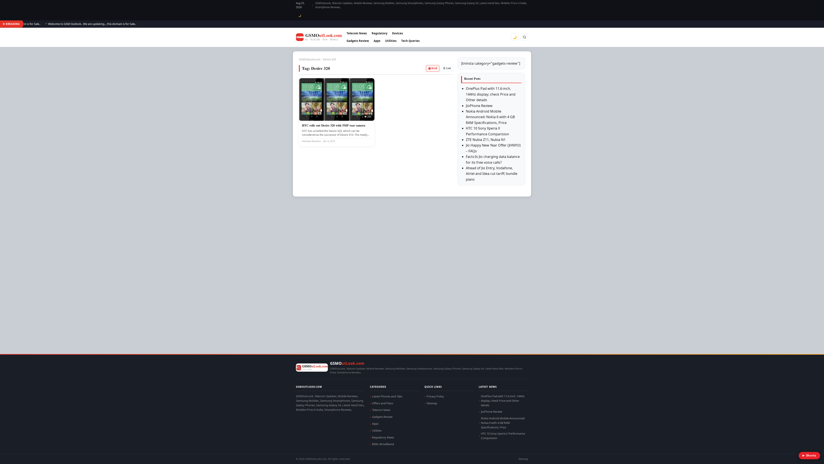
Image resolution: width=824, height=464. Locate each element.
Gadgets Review (358, 41)
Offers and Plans (382, 403)
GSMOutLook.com (309, 59)
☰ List (447, 68)
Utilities (391, 41)
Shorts (809, 455)
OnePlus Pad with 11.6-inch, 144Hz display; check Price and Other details (490, 94)
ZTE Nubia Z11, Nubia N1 (486, 139)
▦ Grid (432, 68)
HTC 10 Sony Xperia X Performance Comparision (503, 436)
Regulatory (379, 33)
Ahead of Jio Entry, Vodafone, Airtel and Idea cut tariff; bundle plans (491, 174)
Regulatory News (383, 437)
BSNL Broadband (383, 444)
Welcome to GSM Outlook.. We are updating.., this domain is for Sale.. (79, 24)
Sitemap (432, 403)
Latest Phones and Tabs (387, 396)
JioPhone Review (479, 105)
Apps (377, 41)
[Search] (524, 37)
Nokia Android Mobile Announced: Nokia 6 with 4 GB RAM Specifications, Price (490, 117)
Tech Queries (410, 41)
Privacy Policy (435, 396)
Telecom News (357, 33)
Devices (397, 33)
